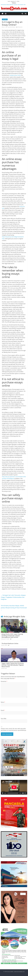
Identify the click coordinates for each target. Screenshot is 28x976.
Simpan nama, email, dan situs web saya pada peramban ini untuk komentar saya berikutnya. (13, 729)
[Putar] (2, 793)
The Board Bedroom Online (10, 643)
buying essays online (15, 75)
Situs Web (3, 718)
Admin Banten (13, 27)
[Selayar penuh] (25, 793)
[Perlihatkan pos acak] (25, 13)
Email (3, 710)
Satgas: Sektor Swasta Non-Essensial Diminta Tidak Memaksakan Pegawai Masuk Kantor (13, 665)
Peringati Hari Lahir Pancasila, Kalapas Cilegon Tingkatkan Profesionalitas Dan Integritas (13, 597)
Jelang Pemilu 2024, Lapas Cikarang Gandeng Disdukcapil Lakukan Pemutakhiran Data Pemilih (12, 635)
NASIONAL (5, 19)
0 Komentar (20, 27)
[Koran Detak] (2, 13)
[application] (14, 787)
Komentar (4, 681)
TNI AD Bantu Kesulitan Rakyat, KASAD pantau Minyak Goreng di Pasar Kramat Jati (14, 608)
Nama (3, 702)
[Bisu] (23, 793)
